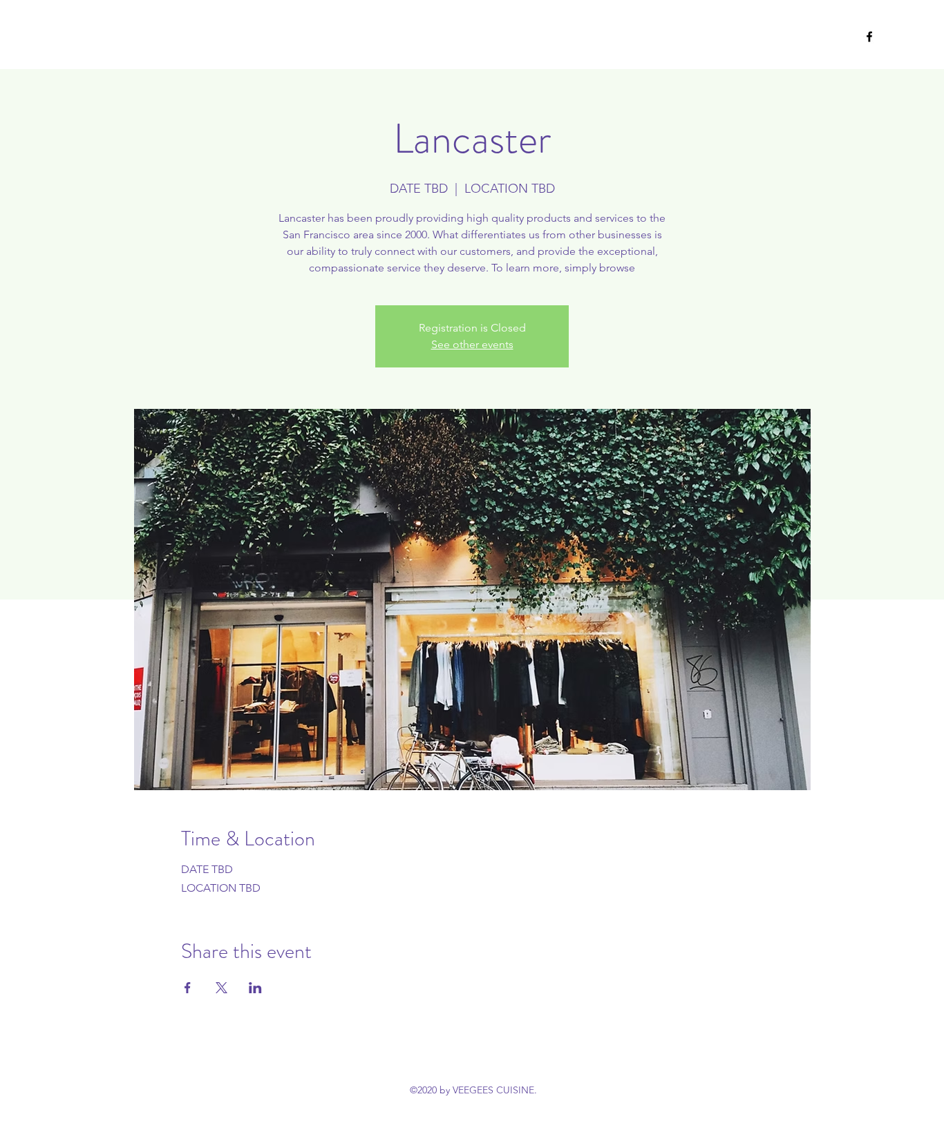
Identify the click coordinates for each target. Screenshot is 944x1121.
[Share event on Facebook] (187, 987)
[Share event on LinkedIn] (255, 987)
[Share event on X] (221, 987)
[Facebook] (869, 37)
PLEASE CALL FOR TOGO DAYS (162, 36)
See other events (472, 344)
